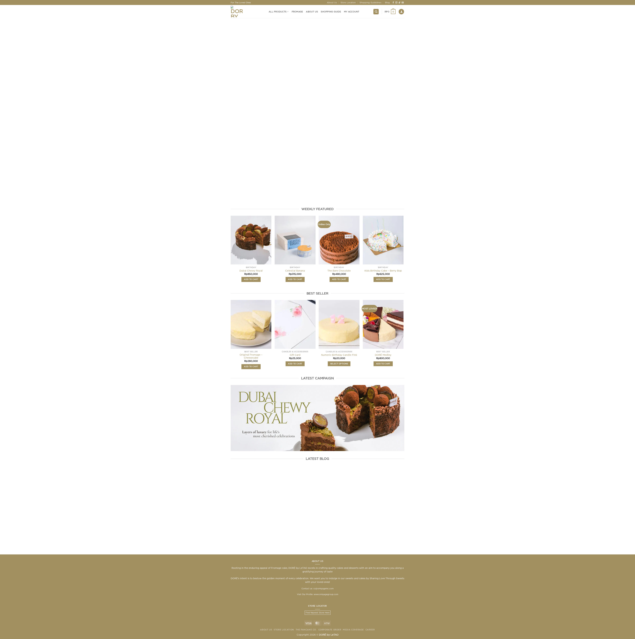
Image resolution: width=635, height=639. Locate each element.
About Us (332, 2)
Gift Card (295, 355)
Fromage (297, 11)
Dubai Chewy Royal (251, 270)
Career (370, 630)
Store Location (348, 2)
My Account (351, 11)
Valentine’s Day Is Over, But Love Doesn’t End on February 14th (273, 518)
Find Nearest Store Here (318, 613)
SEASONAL (352, 197)
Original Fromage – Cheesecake (251, 356)
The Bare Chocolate (339, 270)
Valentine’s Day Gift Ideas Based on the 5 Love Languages (362, 516)
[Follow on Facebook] (393, 2)
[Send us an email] (403, 2)
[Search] (376, 11)
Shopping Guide (331, 11)
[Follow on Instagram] (396, 2)
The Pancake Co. (306, 630)
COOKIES (387, 197)
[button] (390, 11)
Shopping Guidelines (370, 2)
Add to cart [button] (251, 279)
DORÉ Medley (383, 355)
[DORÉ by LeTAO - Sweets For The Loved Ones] (247, 11)
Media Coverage (353, 630)
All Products (277, 11)
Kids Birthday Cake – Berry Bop (383, 270)
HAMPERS (247, 197)
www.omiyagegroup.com (326, 594)
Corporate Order (329, 630)
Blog (387, 2)
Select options (339, 364)
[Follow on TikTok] (400, 2)
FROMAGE (282, 197)
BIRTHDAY (318, 197)
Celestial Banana (295, 270)
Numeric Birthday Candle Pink (339, 355)
